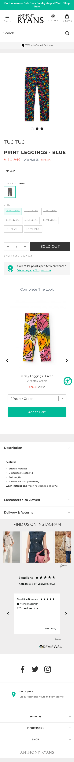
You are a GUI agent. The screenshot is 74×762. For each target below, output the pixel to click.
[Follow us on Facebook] (24, 669)
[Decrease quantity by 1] (8, 247)
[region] (37, 614)
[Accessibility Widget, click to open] (68, 381)
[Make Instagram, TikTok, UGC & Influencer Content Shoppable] (64, 566)
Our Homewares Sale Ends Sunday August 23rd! (37, 5)
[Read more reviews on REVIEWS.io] (50, 648)
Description (13, 448)
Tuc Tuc (14, 142)
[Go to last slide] (7, 360)
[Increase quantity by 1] (25, 247)
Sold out (50, 246)
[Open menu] (7, 16)
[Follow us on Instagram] (49, 669)
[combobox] (32, 33)
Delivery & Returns (18, 512)
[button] (37, 547)
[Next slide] (66, 360)
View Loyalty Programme (34, 270)
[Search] (67, 33)
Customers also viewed (22, 500)
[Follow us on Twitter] (37, 669)
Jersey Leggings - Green (37, 376)
